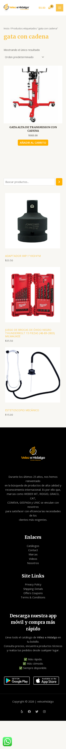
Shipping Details (33, 589)
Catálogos (33, 546)
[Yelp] (21, 711)
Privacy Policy (33, 584)
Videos (33, 559)
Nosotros (33, 563)
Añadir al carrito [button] (33, 142)
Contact (33, 550)
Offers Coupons (33, 593)
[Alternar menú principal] (59, 7)
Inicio (6, 28)
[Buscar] (59, 181)
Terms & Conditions (33, 597)
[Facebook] (29, 711)
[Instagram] (44, 711)
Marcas (33, 554)
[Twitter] (36, 711)
